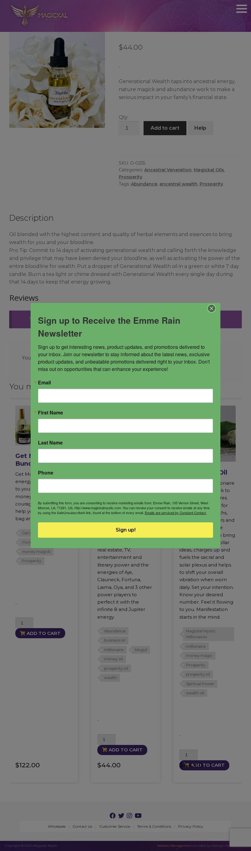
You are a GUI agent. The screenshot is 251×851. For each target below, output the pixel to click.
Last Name (50, 442)
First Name (50, 412)
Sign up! (126, 530)
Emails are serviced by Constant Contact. (176, 512)
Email (44, 382)
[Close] (212, 308)
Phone (45, 472)
